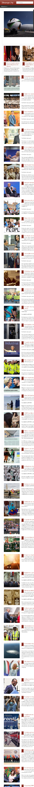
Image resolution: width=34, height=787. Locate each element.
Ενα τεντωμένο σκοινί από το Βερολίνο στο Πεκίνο (13, 64)
